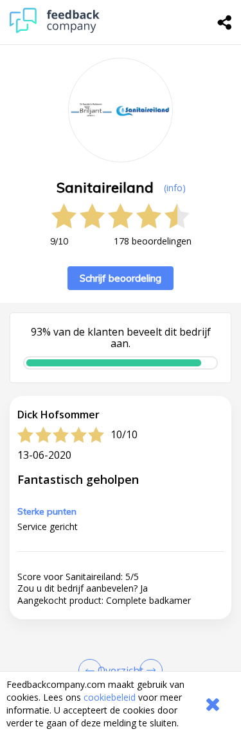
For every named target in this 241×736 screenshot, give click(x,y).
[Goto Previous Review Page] (92, 670)
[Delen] (224, 22)
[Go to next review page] (148, 670)
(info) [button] (175, 188)
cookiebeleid (110, 697)
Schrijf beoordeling (120, 278)
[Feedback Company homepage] (55, 29)
